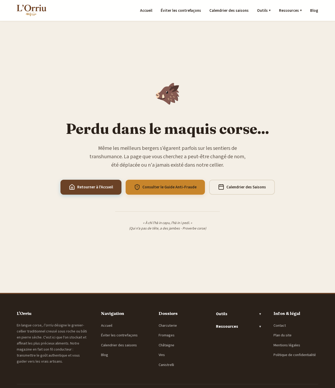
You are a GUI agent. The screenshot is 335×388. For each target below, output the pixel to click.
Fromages (167, 335)
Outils (264, 10)
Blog (314, 10)
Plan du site (282, 335)
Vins (162, 355)
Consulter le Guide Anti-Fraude (169, 187)
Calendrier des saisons (229, 10)
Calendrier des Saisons (246, 187)
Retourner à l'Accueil (95, 187)
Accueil (146, 10)
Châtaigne (166, 345)
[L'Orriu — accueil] (31, 10)
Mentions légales (286, 345)
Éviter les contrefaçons (181, 10)
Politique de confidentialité (294, 355)
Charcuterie (168, 325)
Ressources (290, 10)
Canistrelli (166, 365)
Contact (279, 325)
